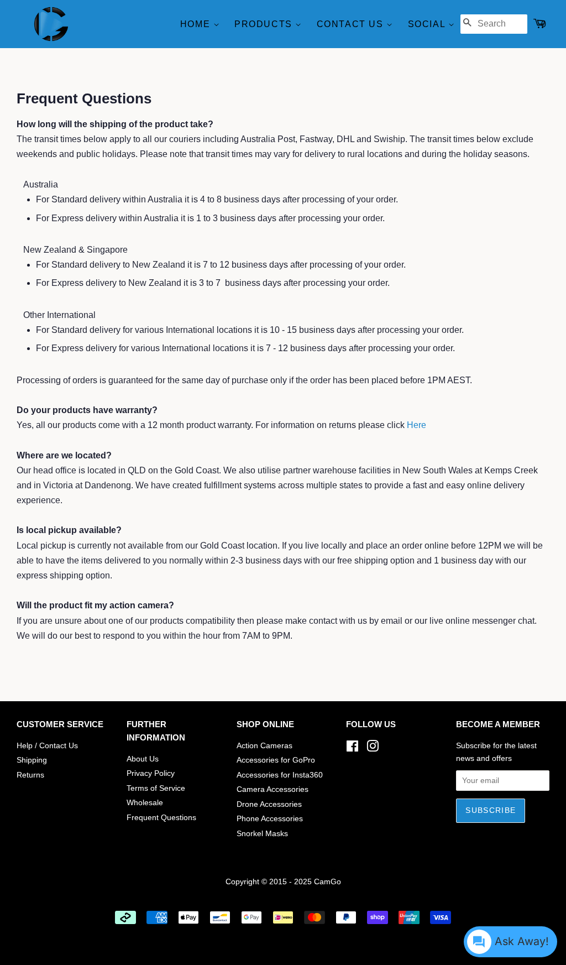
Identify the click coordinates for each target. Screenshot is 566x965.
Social (428, 24)
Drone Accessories (269, 804)
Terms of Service (156, 788)
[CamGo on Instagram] (372, 748)
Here (416, 425)
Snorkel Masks (262, 834)
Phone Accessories (270, 819)
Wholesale (145, 803)
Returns (30, 775)
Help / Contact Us (47, 746)
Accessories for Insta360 (280, 775)
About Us (143, 759)
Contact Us (352, 24)
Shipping (32, 760)
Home (196, 24)
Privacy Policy (151, 773)
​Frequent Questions (161, 817)
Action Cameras (264, 746)
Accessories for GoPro (276, 760)
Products (264, 24)
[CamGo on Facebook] (352, 748)
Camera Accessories (272, 789)
